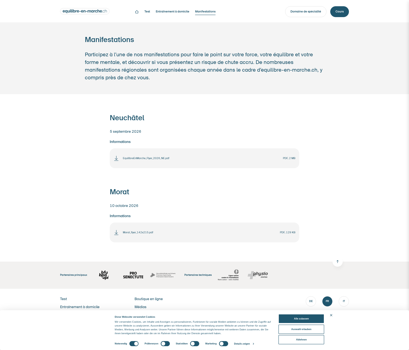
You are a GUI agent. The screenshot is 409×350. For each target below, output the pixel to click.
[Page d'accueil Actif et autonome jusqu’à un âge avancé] (85, 11)
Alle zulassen (301, 318)
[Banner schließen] (331, 315)
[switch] (165, 343)
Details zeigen (242, 343)
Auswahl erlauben (301, 329)
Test (63, 299)
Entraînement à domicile (80, 307)
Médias (141, 307)
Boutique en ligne (149, 299)
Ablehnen (301, 339)
